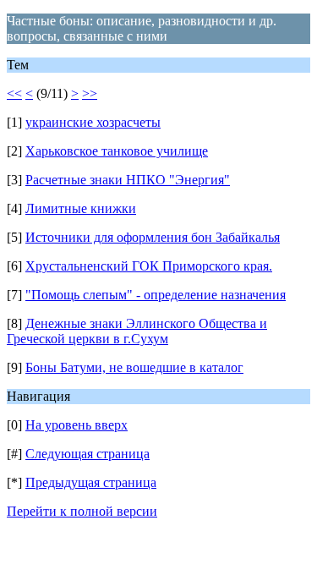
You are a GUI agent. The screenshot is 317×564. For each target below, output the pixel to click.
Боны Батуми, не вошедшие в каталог (134, 367)
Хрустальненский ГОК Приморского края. (148, 266)
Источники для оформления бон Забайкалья (152, 237)
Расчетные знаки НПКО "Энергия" (127, 179)
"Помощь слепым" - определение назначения (155, 294)
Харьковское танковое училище (116, 151)
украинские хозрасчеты (93, 122)
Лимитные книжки (80, 208)
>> (89, 93)
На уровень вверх (76, 425)
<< (14, 93)
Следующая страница (87, 453)
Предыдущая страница (90, 482)
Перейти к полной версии (82, 511)
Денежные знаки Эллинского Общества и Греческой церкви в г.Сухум (137, 331)
